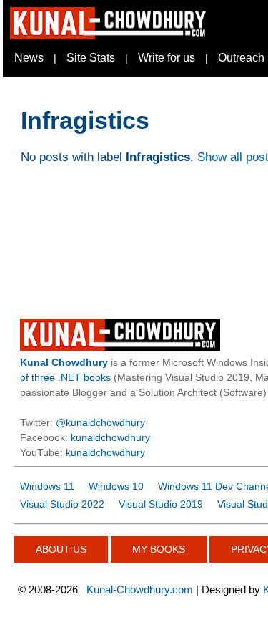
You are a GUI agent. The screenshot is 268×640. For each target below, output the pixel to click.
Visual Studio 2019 (161, 504)
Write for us (166, 58)
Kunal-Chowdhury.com (139, 589)
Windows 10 (116, 486)
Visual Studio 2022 (62, 504)
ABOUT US (61, 549)
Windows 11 (47, 486)
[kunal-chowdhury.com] (110, 36)
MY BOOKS (158, 549)
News (29, 58)
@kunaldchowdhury (100, 422)
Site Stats (90, 58)
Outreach (241, 58)
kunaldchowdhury (110, 437)
